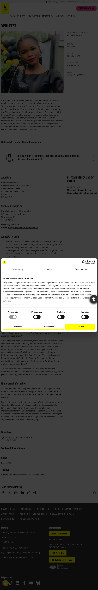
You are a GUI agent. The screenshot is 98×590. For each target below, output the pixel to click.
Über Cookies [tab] (81, 269)
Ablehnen (18, 327)
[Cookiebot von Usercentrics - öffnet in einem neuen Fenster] (84, 262)
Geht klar (80, 327)
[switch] (37, 317)
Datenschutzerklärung (13, 304)
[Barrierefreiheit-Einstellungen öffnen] (94, 299)
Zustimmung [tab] (17, 269)
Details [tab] (49, 269)
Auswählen (49, 327)
